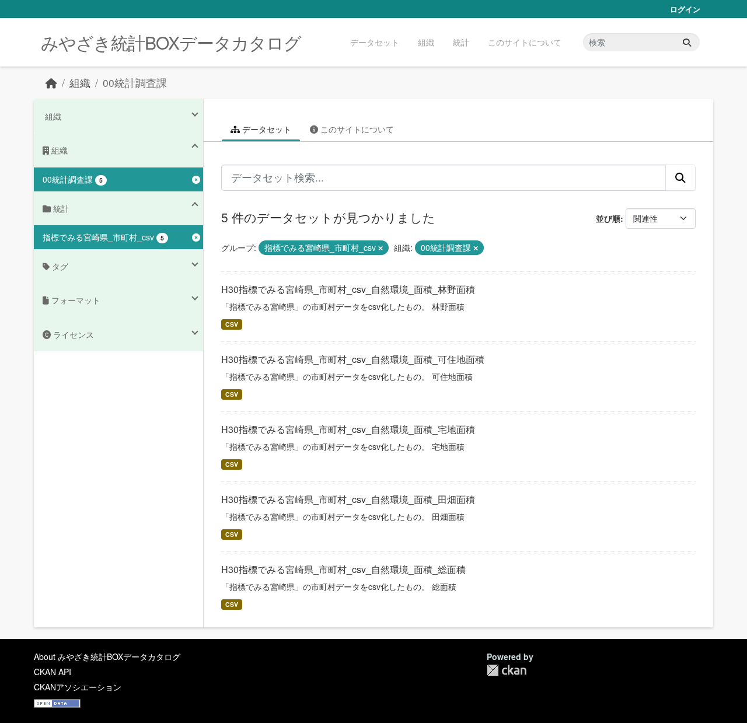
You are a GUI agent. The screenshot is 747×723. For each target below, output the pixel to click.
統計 (461, 42)
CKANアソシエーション (77, 687)
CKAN (506, 670)
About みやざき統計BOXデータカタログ (107, 656)
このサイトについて (524, 42)
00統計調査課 (135, 82)
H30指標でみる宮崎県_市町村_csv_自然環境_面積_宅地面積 (348, 429)
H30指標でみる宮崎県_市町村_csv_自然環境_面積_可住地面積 (352, 359)
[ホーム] (51, 82)
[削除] (380, 248)
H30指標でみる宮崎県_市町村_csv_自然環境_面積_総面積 (343, 569)
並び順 (608, 218)
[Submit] (687, 42)
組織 (426, 42)
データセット (374, 42)
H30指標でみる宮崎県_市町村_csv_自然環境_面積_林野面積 (348, 289)
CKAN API (52, 671)
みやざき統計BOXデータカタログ (171, 42)
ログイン (685, 9)
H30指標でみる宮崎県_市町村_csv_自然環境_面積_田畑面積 (348, 499)
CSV (231, 324)
